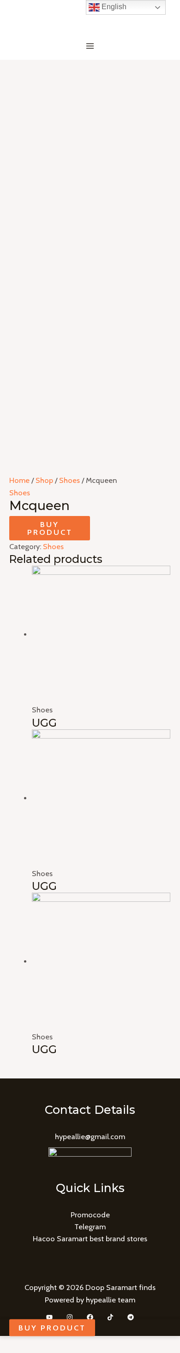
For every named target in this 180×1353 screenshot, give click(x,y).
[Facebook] (90, 1317)
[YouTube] (49, 1317)
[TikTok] (110, 1317)
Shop (44, 480)
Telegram (90, 1226)
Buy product (49, 528)
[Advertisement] (90, 154)
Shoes (69, 480)
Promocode (90, 1214)
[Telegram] (130, 1317)
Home (19, 480)
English (113, 7)
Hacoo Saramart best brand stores (90, 1238)
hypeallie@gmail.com (90, 1136)
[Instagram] (69, 1317)
